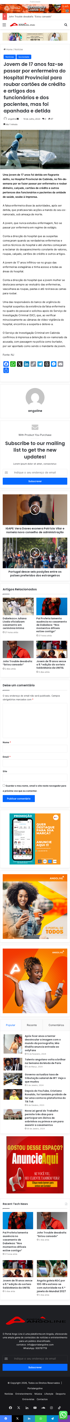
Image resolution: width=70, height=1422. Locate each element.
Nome (7, 742)
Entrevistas (28, 1399)
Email (7, 756)
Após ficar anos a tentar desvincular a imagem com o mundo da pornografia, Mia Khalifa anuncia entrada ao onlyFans (43, 1043)
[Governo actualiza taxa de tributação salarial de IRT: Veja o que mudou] (13, 1079)
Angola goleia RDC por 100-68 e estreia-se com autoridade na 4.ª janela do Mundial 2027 (51, 1286)
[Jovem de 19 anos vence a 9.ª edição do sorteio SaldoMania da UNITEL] (51, 649)
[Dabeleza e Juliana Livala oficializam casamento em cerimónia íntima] (18, 606)
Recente (32, 1025)
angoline (12, 119)
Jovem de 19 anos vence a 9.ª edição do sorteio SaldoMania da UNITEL (51, 664)
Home (9, 49)
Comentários (56, 1025)
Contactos (42, 1399)
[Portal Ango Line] (22, 24)
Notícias (18, 49)
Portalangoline (35, 1388)
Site (5, 771)
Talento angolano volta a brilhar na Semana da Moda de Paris (45, 1061)
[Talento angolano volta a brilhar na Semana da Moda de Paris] (13, 1064)
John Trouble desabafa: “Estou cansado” (30, 16)
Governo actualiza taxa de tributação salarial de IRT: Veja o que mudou (45, 1078)
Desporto (61, 1393)
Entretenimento (23, 1393)
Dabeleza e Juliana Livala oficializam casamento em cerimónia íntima (15, 623)
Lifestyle (48, 1393)
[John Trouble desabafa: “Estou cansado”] (18, 649)
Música (38, 1393)
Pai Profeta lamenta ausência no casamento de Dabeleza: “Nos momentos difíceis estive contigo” (51, 625)
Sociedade (23, 56)
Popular (10, 1025)
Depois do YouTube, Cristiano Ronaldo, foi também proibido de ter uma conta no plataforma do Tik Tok (45, 1096)
